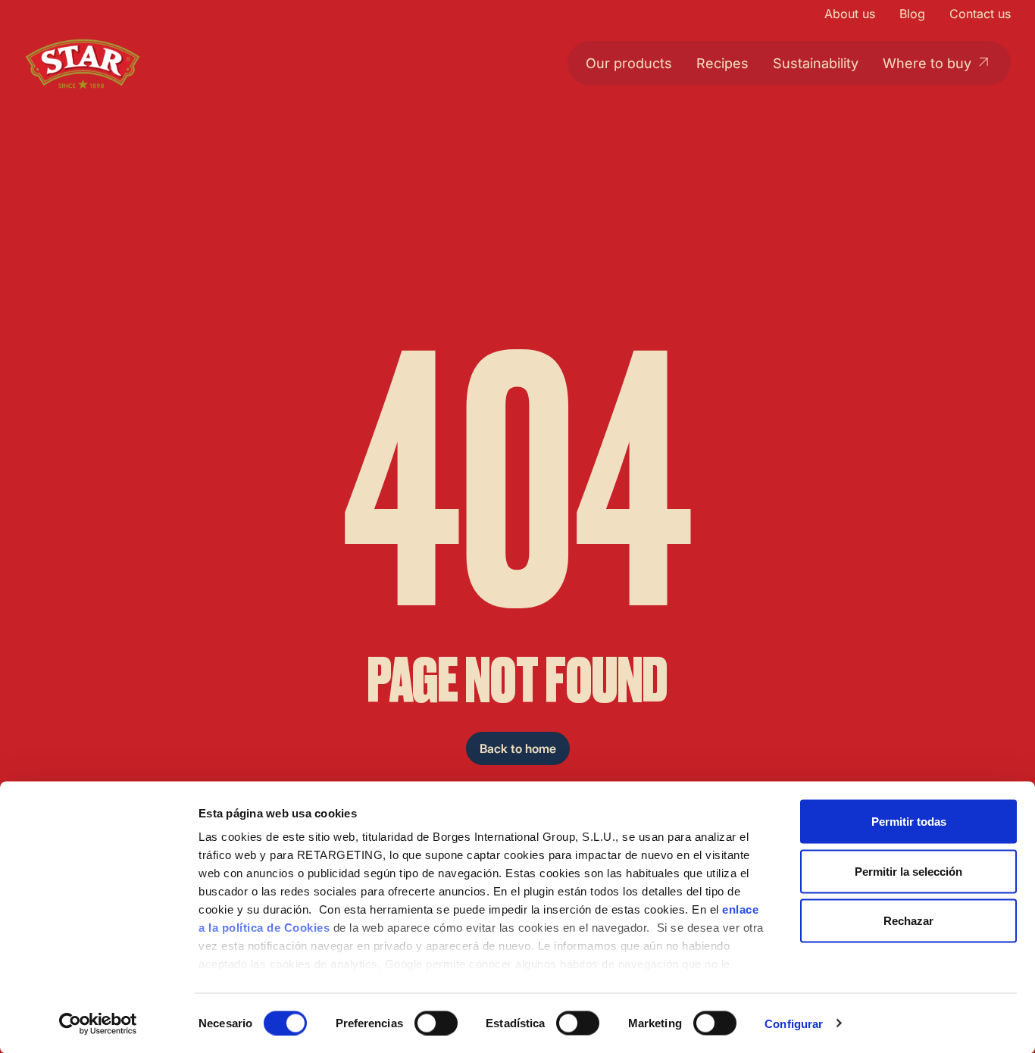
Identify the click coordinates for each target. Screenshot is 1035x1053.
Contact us (980, 13)
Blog (912, 13)
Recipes (722, 63)
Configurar (794, 1023)
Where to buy (927, 63)
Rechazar (908, 920)
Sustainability (815, 63)
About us (849, 13)
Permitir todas (908, 821)
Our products (629, 63)
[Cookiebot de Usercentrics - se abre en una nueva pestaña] (98, 1023)
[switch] (436, 1023)
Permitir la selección (908, 870)
